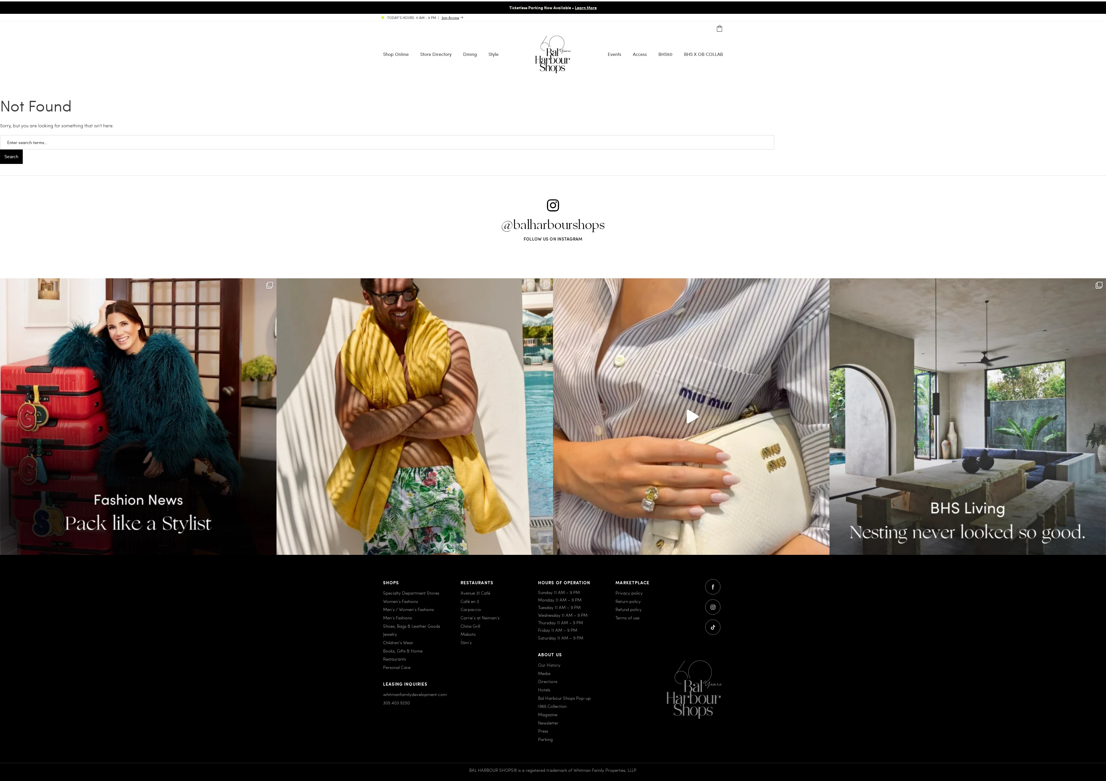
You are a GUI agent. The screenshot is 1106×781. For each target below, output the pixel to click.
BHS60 (665, 54)
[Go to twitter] (713, 627)
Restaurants (394, 659)
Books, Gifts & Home (403, 651)
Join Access (450, 18)
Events (614, 54)
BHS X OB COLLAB (703, 54)
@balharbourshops (553, 225)
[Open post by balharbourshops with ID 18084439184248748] (968, 416)
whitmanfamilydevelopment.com (415, 694)
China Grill (470, 626)
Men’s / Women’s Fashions (408, 609)
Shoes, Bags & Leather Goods (411, 626)
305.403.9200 (396, 703)
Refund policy (629, 609)
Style (493, 54)
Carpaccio (471, 609)
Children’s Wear (398, 642)
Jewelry (390, 634)
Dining (470, 54)
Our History (549, 665)
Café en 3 (470, 601)
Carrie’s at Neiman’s (480, 618)
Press (543, 731)
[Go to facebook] (713, 587)
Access (640, 54)
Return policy (628, 601)
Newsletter (548, 723)
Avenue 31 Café (475, 593)
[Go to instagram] (713, 607)
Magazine (547, 714)
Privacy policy (629, 593)
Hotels (544, 690)
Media (544, 673)
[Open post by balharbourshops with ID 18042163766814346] (691, 416)
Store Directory (436, 54)
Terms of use (627, 618)
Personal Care (396, 667)
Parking (545, 739)
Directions (547, 681)
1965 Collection (552, 706)
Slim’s (466, 642)
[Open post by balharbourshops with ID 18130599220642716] (138, 416)
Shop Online (396, 54)
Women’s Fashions (400, 601)
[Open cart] (719, 28)
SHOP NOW (601, 7)
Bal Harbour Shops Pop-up (564, 698)
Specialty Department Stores (411, 593)
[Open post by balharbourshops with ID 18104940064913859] (414, 416)
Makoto (468, 634)
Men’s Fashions (397, 618)
